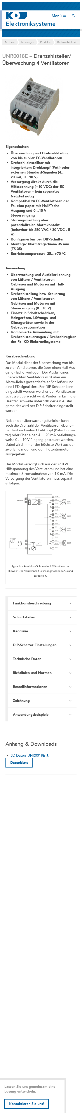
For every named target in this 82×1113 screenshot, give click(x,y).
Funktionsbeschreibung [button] (32, 603)
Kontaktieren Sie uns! (26, 1104)
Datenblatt (19, 763)
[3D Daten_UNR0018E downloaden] (47, 755)
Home (11, 42)
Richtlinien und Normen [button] (32, 673)
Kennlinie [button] (20, 631)
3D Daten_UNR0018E (28, 755)
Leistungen (27, 42)
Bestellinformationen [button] (30, 687)
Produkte (45, 42)
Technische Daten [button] (27, 659)
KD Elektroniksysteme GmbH (31, 19)
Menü (57, 15)
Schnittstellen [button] (24, 617)
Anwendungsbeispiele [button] (31, 715)
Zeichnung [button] (21, 701)
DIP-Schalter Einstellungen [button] (34, 645)
